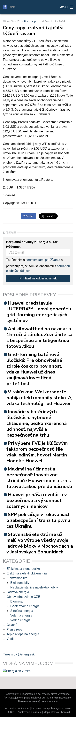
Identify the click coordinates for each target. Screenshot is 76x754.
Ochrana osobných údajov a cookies (51, 708)
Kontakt (65, 712)
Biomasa (16, 601)
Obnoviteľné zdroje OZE (23, 596)
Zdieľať (29, 216)
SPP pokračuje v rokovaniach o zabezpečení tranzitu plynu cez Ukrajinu (38, 520)
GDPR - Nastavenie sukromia (25, 712)
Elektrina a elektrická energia (27, 573)
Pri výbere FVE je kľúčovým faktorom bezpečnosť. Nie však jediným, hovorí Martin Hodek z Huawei (37, 452)
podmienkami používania (43, 260)
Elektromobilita (17, 578)
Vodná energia (20, 620)
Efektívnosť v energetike (23, 568)
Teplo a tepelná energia (23, 634)
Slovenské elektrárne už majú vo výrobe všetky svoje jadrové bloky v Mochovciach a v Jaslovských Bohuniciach (39, 543)
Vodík (10, 638)
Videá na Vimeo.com (28, 663)
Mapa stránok (51, 712)
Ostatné (12, 624)
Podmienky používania (16, 708)
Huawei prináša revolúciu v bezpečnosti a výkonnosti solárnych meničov (36, 500)
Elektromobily (19, 582)
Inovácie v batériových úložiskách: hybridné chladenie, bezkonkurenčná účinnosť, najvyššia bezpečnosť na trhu (36, 423)
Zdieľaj (12, 6)
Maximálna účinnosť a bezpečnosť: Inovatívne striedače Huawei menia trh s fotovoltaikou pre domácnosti (39, 477)
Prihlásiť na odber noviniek (38, 278)
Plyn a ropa (30, 21)
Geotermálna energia (25, 606)
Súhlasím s (17, 260)
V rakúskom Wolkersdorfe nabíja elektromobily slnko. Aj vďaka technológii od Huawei (39, 397)
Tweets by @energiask (18, 654)
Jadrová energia (18, 592)
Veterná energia (21, 615)
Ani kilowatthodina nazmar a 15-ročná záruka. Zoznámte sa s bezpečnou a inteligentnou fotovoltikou (39, 337)
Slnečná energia (21, 610)
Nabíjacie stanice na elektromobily (34, 587)
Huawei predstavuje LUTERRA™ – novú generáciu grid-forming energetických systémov (38, 311)
